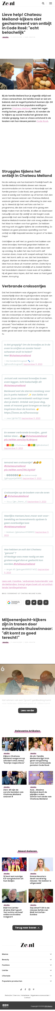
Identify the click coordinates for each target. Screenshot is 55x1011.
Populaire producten (12, 981)
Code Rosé (42, 121)
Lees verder (27, 710)
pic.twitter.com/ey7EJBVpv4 (20, 439)
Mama (5, 954)
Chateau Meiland (21, 108)
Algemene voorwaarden (40, 995)
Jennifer (32, 37)
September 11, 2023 (32, 364)
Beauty (5, 959)
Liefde (5, 970)
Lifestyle (6, 976)
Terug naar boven (25, 927)
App (45, 602)
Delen (27, 602)
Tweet (33, 602)
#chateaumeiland (20, 355)
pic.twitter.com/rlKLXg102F (19, 469)
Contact (27, 998)
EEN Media (48, 1006)
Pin (39, 602)
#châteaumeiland (15, 526)
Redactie (8, 995)
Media (5, 37)
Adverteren (25, 995)
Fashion (6, 965)
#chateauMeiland (36, 436)
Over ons (16, 995)
